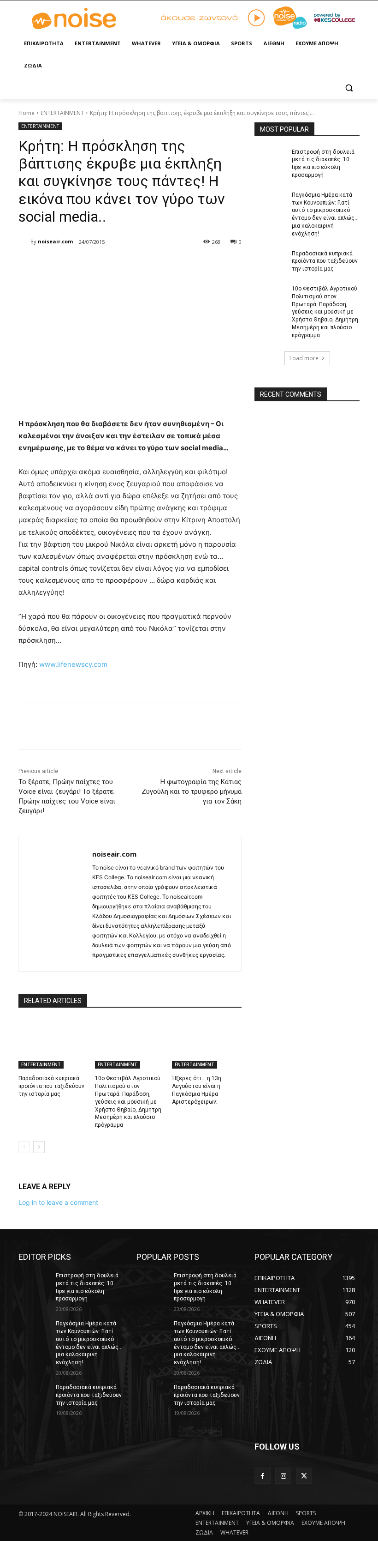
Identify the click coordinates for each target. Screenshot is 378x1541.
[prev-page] (24, 1147)
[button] (349, 88)
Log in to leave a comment (58, 1202)
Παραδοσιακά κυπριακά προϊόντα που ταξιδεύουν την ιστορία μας (51, 1086)
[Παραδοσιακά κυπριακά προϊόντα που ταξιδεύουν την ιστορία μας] (53, 1044)
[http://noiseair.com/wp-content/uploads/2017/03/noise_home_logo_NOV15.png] (81, 18)
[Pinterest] (127, 265)
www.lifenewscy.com (73, 664)
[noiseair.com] (24, 241)
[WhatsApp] (148, 265)
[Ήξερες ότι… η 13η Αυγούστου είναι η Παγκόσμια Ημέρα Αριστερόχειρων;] (207, 1044)
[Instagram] (283, 1476)
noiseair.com (55, 241)
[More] (170, 265)
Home (26, 113)
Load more (304, 358)
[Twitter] (106, 265)
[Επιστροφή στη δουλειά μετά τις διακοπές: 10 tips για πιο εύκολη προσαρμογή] (270, 159)
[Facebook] (85, 265)
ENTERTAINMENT (62, 113)
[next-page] (39, 1147)
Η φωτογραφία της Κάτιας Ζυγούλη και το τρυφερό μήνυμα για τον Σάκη (192, 791)
